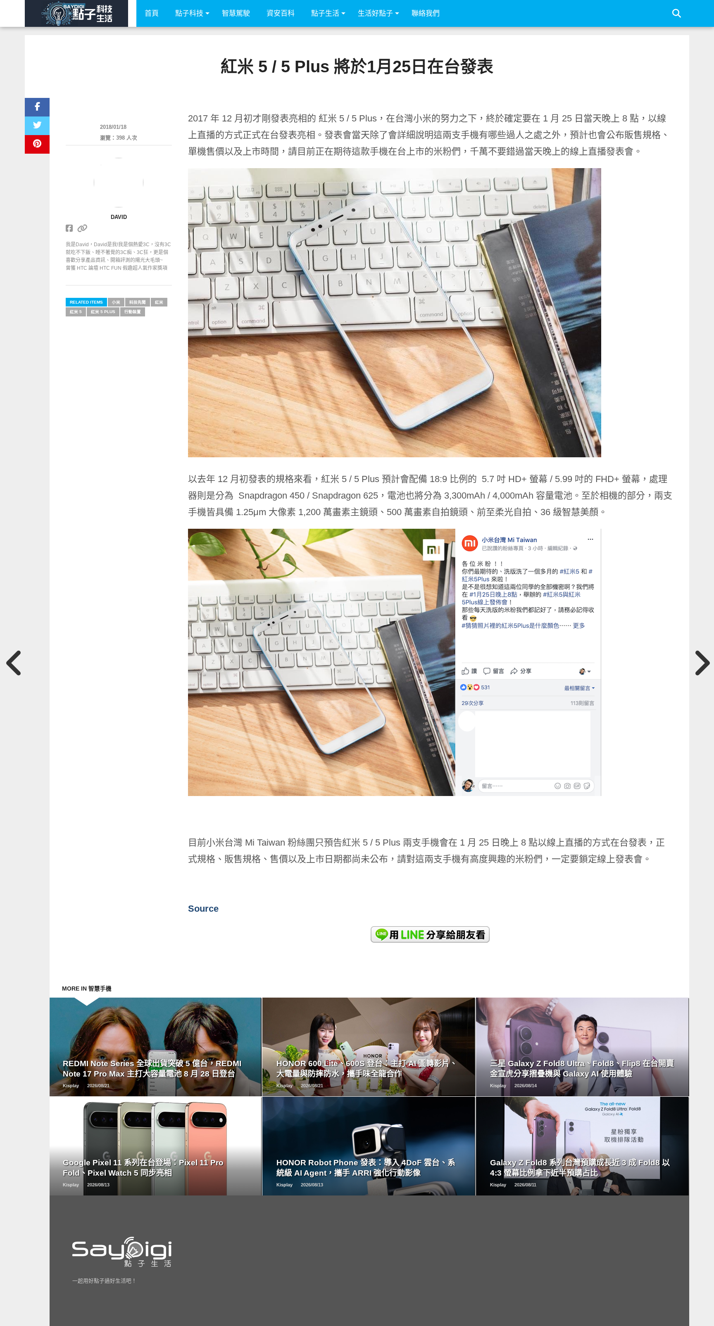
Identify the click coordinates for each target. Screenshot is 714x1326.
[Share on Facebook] (37, 107)
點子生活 (325, 13)
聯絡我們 (426, 13)
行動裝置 (132, 311)
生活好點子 (375, 13)
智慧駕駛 (236, 13)
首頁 (152, 13)
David (119, 217)
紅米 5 (76, 311)
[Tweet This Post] (37, 125)
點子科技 (189, 13)
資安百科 (281, 13)
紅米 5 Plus (103, 311)
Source (203, 908)
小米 (116, 302)
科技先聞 (137, 302)
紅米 (159, 302)
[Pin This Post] (37, 144)
